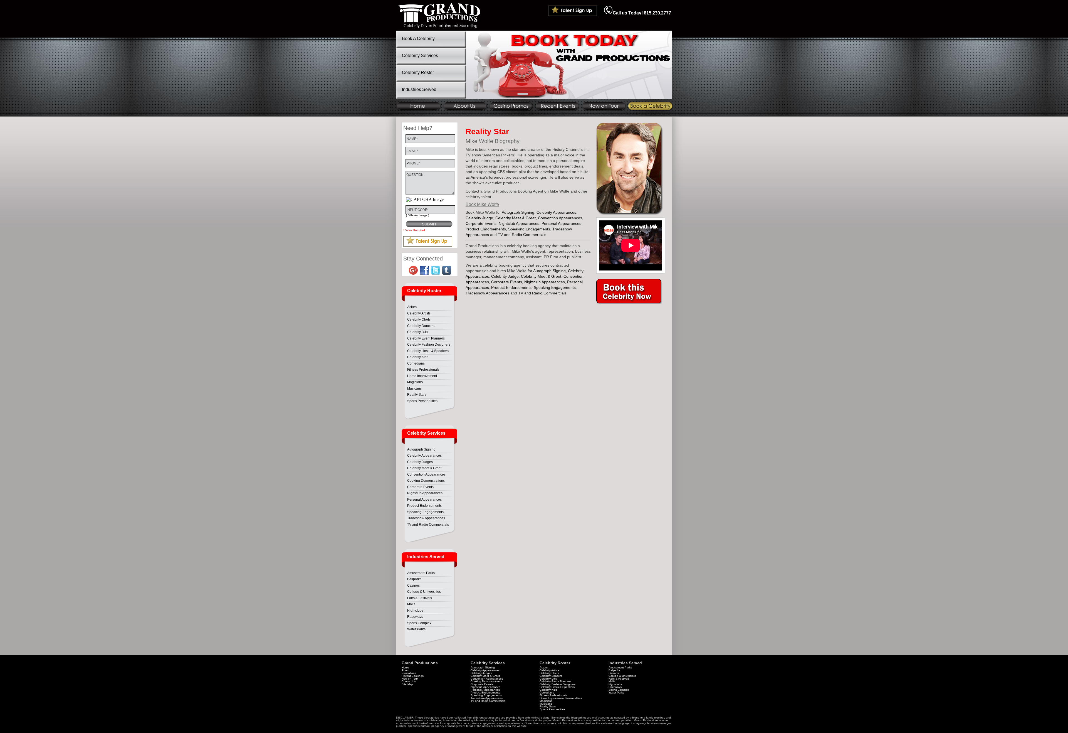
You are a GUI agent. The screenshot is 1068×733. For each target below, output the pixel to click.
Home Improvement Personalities (561, 698)
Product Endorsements (424, 506)
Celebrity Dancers (420, 326)
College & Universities (424, 592)
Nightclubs (415, 611)
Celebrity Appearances (424, 455)
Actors (412, 307)
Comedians (416, 363)
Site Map (407, 684)
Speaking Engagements (425, 512)
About (405, 670)
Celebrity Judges (420, 462)
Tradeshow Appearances (426, 518)
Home (405, 667)
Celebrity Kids (417, 357)
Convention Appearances (426, 474)
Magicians (415, 382)
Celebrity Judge (479, 218)
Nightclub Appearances (424, 493)
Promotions (409, 673)
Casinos (413, 585)
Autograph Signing (421, 449)
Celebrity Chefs (419, 319)
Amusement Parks (421, 573)
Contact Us (409, 681)
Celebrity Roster (418, 72)
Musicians (546, 703)
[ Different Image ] (417, 215)
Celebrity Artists (419, 313)
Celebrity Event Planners (426, 338)
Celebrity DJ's (417, 332)
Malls (411, 604)
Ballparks (414, 579)
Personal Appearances (424, 499)
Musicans (414, 388)
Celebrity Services (420, 55)
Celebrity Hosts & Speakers (428, 351)
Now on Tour (410, 678)
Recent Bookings (413, 675)
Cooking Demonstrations (426, 481)
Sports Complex (419, 623)
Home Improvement (422, 376)
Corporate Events (420, 487)
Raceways (415, 617)
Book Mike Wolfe (482, 204)
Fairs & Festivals (419, 598)
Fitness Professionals (423, 370)
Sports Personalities (422, 401)
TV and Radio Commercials (428, 525)
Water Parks (416, 629)
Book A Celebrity (418, 38)
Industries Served (419, 89)
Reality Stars (416, 395)
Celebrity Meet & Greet (424, 468)
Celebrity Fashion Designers (428, 344)
